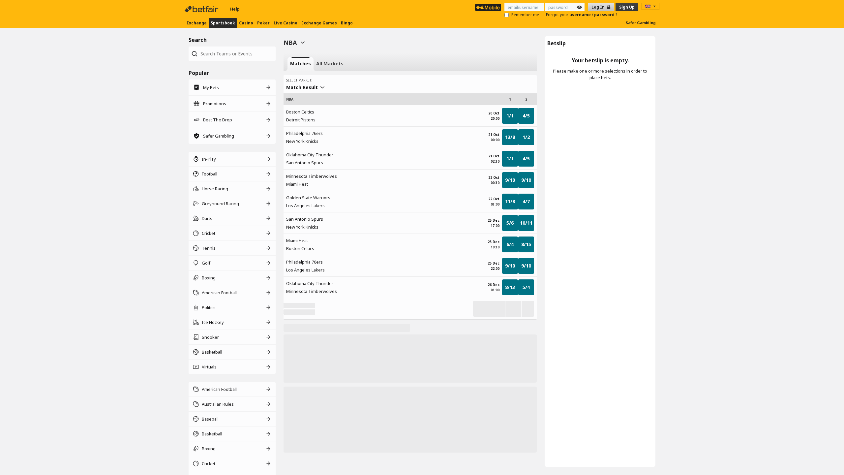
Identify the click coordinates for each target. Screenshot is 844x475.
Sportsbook (223, 23)
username (580, 14)
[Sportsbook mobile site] (488, 7)
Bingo (347, 23)
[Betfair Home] (202, 9)
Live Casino (285, 23)
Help (235, 9)
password (605, 14)
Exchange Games (319, 23)
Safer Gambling (640, 22)
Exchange (197, 23)
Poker (263, 23)
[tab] (300, 64)
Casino (246, 23)
